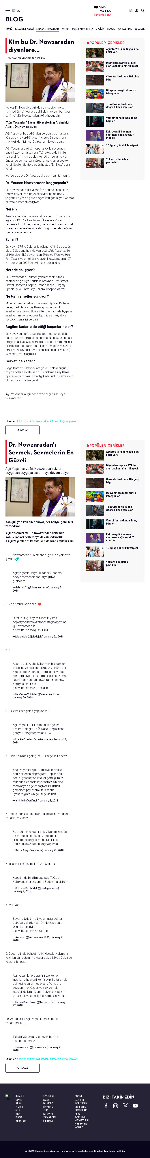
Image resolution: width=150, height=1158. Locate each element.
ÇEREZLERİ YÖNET (81, 1126)
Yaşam (65, 28)
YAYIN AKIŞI (19, 1102)
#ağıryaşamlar (68, 421)
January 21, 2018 (54, 850)
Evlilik (100, 28)
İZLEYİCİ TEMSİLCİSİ (49, 1116)
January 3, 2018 (49, 800)
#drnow (54, 421)
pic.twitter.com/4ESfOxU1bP (31, 931)
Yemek (111, 28)
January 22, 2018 (54, 636)
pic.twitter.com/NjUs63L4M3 (31, 630)
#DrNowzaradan (29, 844)
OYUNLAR (49, 1095)
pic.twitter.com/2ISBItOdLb (30, 688)
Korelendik (125, 28)
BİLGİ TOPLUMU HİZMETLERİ (82, 1117)
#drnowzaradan (39, 421)
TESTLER (21, 1121)
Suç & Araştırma (82, 28)
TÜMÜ (8, 28)
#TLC (47, 733)
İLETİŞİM (48, 1121)
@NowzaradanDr (24, 626)
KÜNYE (79, 1095)
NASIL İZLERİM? (48, 1102)
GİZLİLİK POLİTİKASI (81, 1102)
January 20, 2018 (23, 697)
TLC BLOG (19, 1116)
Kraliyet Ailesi (24, 28)
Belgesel (140, 28)
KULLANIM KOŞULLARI (81, 1109)
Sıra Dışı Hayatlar (47, 28)
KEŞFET (20, 1095)
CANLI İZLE (19, 1109)
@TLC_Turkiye (41, 770)
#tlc (34, 684)
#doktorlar (23, 421)
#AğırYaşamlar (56, 622)
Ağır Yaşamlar (13, 133)
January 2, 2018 (22, 891)
